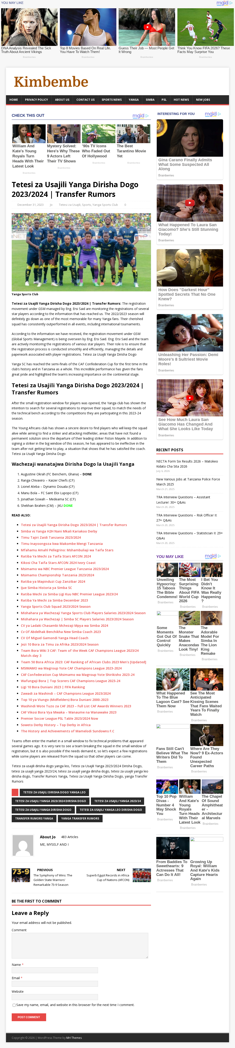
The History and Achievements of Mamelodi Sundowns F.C (67, 731)
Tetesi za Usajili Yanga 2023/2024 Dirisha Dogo (50, 801)
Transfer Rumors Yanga (34, 818)
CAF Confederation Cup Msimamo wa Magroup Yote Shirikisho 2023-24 (77, 674)
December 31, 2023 (30, 205)
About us (62, 100)
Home (13, 100)
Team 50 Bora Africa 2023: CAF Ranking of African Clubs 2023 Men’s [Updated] (83, 662)
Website (18, 991)
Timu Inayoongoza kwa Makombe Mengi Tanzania (62, 543)
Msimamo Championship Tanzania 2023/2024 (57, 575)
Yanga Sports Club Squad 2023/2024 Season (56, 606)
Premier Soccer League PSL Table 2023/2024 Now (59, 718)
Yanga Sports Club (105, 205)
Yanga (134, 100)
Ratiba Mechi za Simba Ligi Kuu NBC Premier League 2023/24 (69, 594)
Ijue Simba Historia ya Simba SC (46, 587)
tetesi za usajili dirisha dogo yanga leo (54, 792)
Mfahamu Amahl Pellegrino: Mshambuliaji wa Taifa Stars (67, 550)
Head (73, 638)
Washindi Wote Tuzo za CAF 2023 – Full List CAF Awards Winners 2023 (76, 706)
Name (17, 964)
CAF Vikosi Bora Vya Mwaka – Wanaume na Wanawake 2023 (68, 712)
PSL (164, 100)
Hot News (181, 100)
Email (16, 978)
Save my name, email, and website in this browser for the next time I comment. (75, 1005)
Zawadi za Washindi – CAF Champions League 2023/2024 (66, 693)
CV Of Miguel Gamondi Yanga (45, 638)
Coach (83, 638)
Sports (86, 205)
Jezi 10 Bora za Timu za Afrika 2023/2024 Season (60, 644)
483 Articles (69, 837)
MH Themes (74, 1038)
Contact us (85, 100)
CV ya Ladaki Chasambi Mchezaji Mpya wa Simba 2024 (64, 625)
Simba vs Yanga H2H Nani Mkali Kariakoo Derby (59, 531)
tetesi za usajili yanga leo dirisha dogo (111, 810)
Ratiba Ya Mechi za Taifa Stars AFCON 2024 (56, 556)
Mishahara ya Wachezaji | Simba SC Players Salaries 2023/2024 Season (77, 619)
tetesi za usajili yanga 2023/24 (117, 801)
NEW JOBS (203, 100)
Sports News (112, 100)
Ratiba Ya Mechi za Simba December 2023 (54, 600)
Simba (150, 100)
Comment (19, 930)
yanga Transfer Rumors (80, 818)
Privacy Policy (36, 100)
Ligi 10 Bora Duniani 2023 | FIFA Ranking (53, 687)
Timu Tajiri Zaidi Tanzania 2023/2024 (51, 537)
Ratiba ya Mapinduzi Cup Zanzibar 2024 (53, 581)
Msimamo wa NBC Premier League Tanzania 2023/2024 (65, 569)
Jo (51, 205)
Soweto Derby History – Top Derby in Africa (56, 725)
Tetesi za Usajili (70, 205)
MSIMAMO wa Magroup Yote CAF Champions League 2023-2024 (71, 668)
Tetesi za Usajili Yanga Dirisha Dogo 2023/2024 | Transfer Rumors (74, 525)
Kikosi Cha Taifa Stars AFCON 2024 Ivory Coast (58, 562)
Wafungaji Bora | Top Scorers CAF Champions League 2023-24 (70, 681)
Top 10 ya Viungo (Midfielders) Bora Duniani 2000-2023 (64, 699)
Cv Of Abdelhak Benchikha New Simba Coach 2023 (61, 632)
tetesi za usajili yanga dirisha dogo (43, 810)
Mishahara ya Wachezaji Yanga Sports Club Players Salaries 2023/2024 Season (83, 613)
